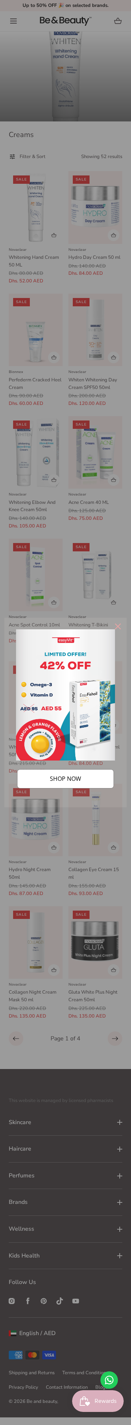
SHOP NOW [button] (65, 779)
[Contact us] (109, 1380)
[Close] (118, 626)
